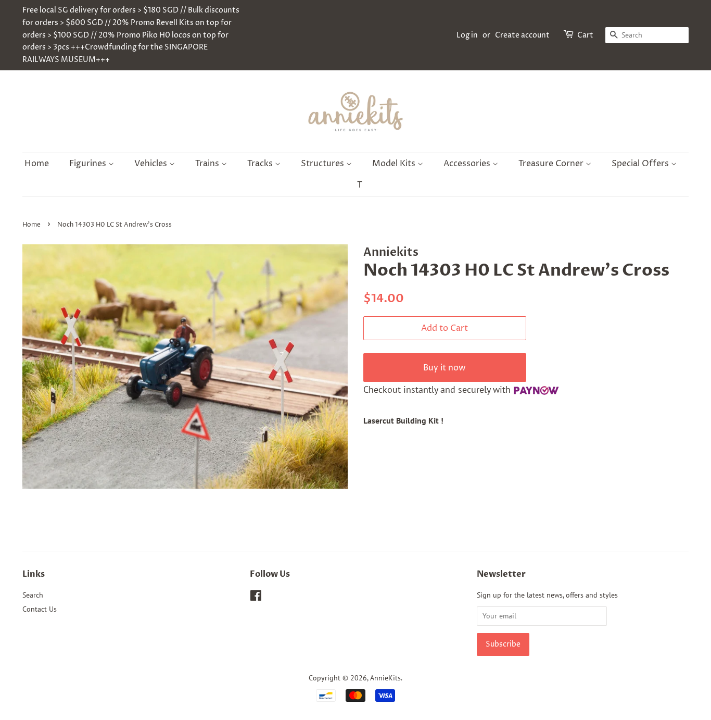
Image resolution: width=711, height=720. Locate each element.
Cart (585, 35)
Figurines (88, 163)
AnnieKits (385, 677)
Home (36, 163)
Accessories (467, 163)
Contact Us (39, 609)
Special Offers (641, 163)
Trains (208, 163)
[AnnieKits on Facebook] (256, 597)
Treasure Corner (552, 163)
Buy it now (444, 368)
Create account (522, 35)
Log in (467, 35)
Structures (323, 163)
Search (32, 595)
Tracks (261, 163)
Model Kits (394, 163)
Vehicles (151, 163)
